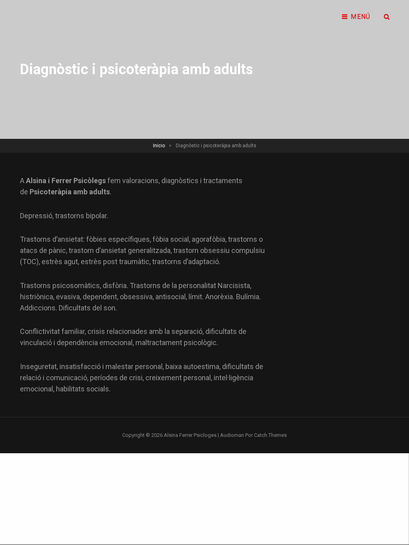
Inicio (159, 145)
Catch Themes (270, 435)
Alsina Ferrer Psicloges (190, 435)
